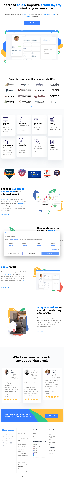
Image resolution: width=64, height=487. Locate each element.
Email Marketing (22, 451)
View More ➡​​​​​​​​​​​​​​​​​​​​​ (5, 287)
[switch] (25, 245)
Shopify (35, 444)
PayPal (35, 450)
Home (50, 433)
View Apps (52, 415)
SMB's (35, 438)
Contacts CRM (22, 442)
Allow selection (32, 253)
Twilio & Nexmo (37, 456)
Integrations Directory (39, 457)
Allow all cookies (50, 253)
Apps (50, 444)
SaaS (34, 433)
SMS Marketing (22, 453)
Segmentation (22, 444)
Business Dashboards (24, 468)
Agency (35, 436)
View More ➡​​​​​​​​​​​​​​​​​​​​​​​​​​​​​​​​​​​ (32, 107)
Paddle (35, 452)
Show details (54, 249)
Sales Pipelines (22, 447)
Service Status (53, 442)
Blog (50, 439)
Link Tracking (21, 433)
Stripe (34, 454)
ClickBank (35, 448)
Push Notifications (23, 455)
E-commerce (36, 435)
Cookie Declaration (15, 239)
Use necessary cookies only (14, 253)
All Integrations (22, 464)
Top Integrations (22, 460)
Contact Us (52, 450)
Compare (51, 437)
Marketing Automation (24, 438)
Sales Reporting (22, 471)
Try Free (32, 22)
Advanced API (22, 462)
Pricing (50, 434)
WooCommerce (37, 446)
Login (50, 441)
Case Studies (52, 436)
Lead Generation (22, 436)
